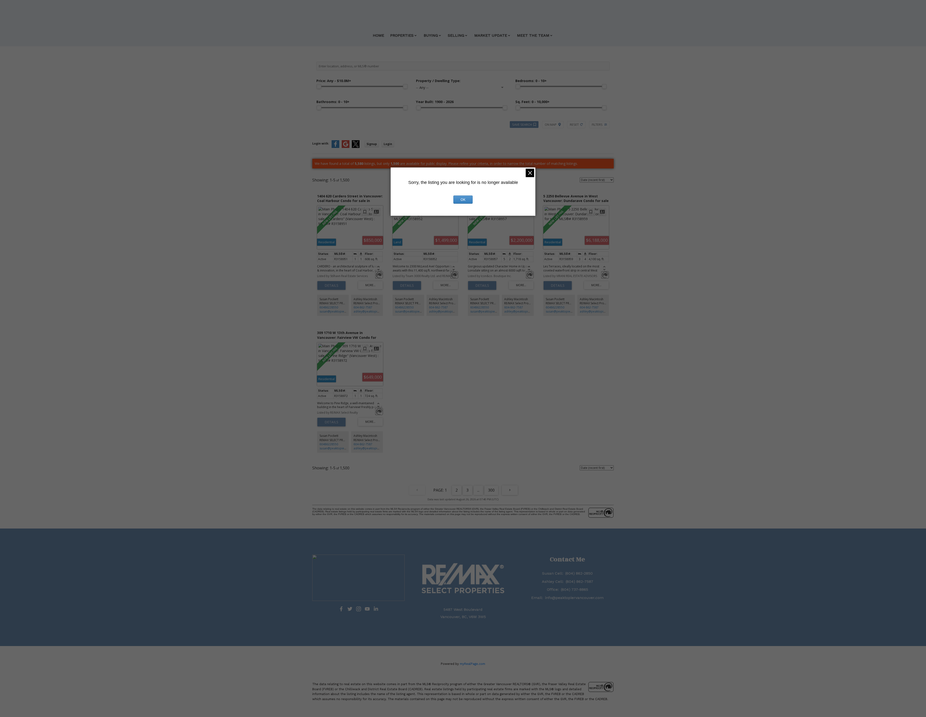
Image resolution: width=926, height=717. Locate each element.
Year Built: (435, 101)
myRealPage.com (472, 664)
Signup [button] (372, 144)
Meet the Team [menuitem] (533, 35)
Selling (456, 35)
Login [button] (388, 144)
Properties (402, 35)
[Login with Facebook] (335, 147)
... (478, 490)
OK (463, 200)
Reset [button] (574, 124)
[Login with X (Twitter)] (356, 147)
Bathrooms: (332, 101)
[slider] (318, 86)
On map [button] (551, 124)
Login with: (320, 143)
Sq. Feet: (532, 101)
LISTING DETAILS (331, 285)
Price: (333, 80)
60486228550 (329, 307)
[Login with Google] (345, 147)
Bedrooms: (531, 80)
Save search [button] (522, 124)
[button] (341, 608)
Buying (431, 35)
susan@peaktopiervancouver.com (343, 311)
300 (491, 490)
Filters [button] (597, 124)
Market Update (490, 35)
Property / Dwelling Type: (438, 80)
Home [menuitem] (378, 35)
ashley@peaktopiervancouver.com (377, 311)
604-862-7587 (363, 307)
